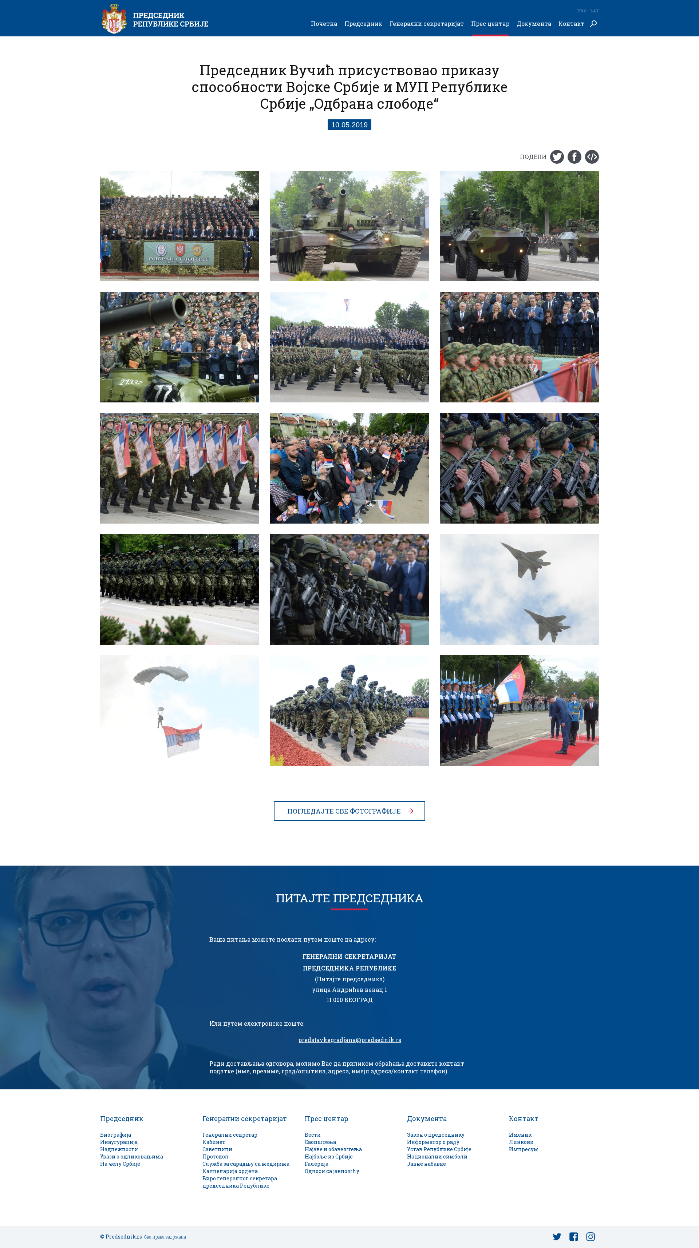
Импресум (523, 1149)
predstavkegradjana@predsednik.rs (349, 1040)
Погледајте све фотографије (344, 811)
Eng (582, 10)
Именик (520, 1134)
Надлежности (119, 1149)
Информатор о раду (433, 1141)
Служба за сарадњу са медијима (245, 1163)
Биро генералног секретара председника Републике (239, 1182)
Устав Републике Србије (439, 1149)
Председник (363, 24)
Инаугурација (119, 1141)
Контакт (571, 24)
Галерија (316, 1163)
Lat (594, 10)
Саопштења (320, 1141)
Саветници (217, 1149)
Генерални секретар (229, 1134)
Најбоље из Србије (329, 1156)
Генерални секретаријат (427, 24)
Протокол (215, 1156)
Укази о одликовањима (131, 1156)
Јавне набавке (426, 1163)
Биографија (115, 1134)
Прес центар (490, 24)
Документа (534, 24)
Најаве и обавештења (333, 1149)
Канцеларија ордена (230, 1171)
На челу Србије (120, 1163)
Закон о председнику (436, 1134)
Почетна (324, 24)
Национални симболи (437, 1156)
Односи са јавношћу (332, 1171)
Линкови (521, 1141)
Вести (313, 1134)
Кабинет (213, 1141)
